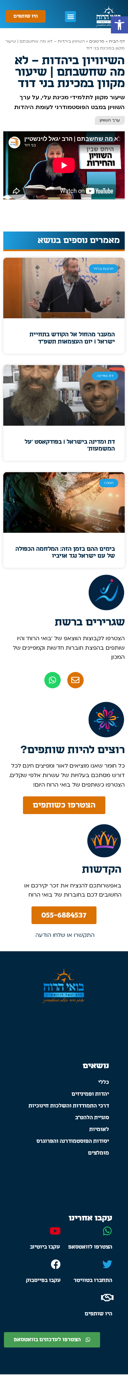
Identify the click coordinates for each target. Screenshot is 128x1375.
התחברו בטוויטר (93, 1280)
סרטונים (96, 41)
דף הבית (117, 41)
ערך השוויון (110, 120)
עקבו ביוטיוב (45, 1247)
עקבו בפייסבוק (43, 1280)
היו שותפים (98, 1313)
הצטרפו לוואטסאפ (90, 1247)
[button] (119, 24)
